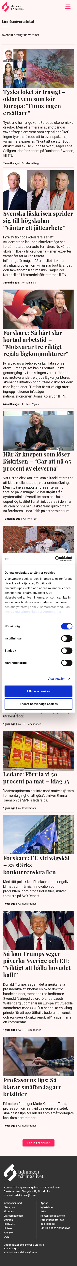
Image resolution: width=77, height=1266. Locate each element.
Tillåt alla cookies (38, 691)
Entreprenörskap (13, 1215)
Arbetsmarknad (13, 1203)
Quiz (6, 1236)
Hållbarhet (10, 1224)
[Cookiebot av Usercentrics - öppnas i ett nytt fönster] (55, 558)
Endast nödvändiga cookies (39, 703)
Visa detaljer (56, 678)
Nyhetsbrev (46, 1207)
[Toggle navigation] (68, 7)
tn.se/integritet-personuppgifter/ (39, 611)
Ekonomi (9, 1211)
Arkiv (43, 1211)
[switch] (66, 638)
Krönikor (9, 1232)
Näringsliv (9, 1207)
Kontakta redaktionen (52, 1215)
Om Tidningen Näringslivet (55, 1227)
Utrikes (8, 1228)
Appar (44, 1203)
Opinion (8, 1219)
